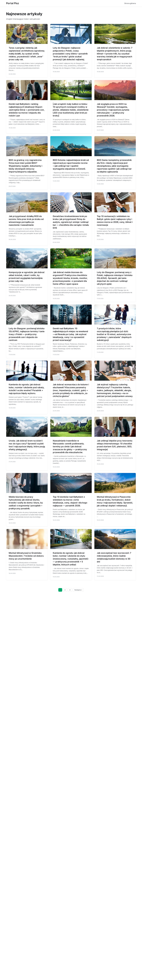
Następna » (78, 590)
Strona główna (130, 3)
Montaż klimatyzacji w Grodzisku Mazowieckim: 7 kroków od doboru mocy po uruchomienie (26, 556)
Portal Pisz (12, 3)
